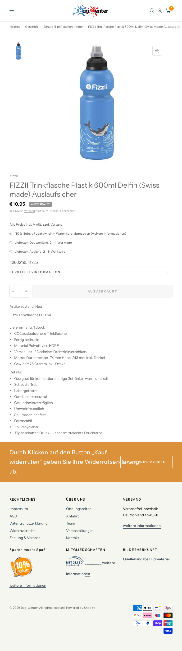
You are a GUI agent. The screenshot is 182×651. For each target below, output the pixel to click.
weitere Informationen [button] (142, 525)
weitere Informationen (27, 585)
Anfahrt (72, 516)
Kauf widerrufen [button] (146, 462)
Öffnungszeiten (78, 509)
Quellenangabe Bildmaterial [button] (146, 559)
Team (70, 523)
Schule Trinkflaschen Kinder (63, 26)
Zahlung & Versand (25, 537)
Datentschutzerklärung (28, 523)
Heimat (14, 26)
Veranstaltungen (80, 530)
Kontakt (72, 537)
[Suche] (152, 10)
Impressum (18, 509)
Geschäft (31, 26)
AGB (13, 516)
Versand (29, 211)
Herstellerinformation (34, 272)
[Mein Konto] (160, 10)
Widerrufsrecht (22, 530)
